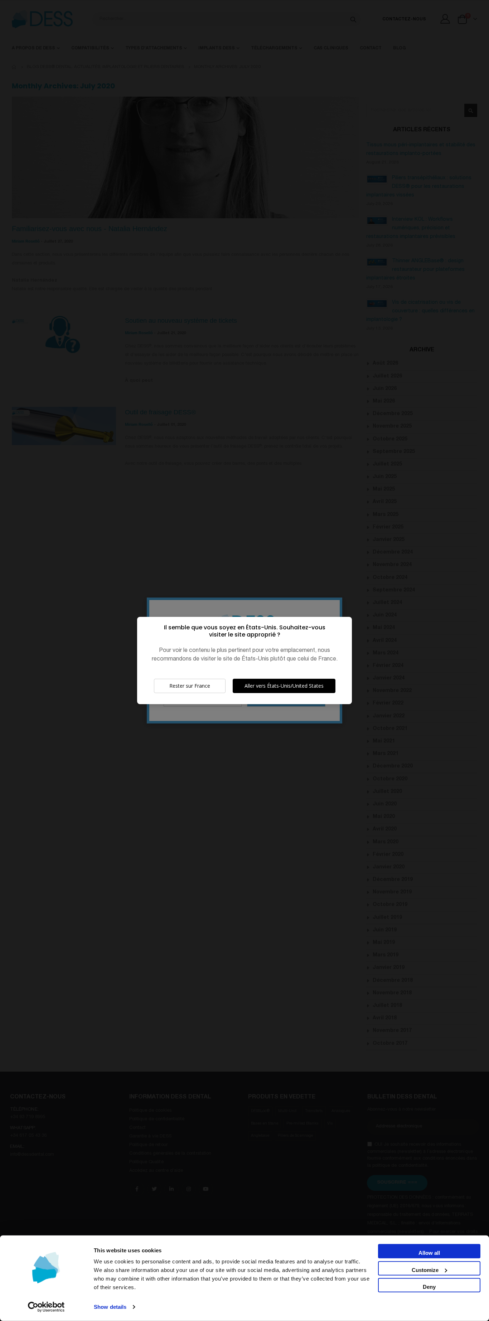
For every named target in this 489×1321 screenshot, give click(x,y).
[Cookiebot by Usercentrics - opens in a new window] (46, 1307)
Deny (429, 1287)
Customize (425, 1270)
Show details (110, 1307)
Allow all (429, 1253)
